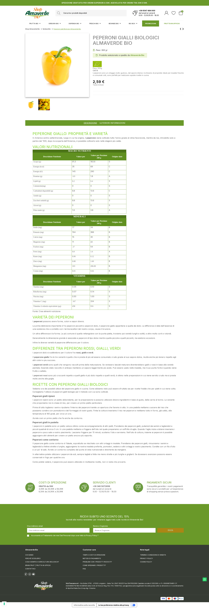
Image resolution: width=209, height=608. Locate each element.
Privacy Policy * (92, 535)
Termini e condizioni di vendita (153, 555)
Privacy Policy (146, 558)
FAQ (84, 569)
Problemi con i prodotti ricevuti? (97, 562)
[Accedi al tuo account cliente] (166, 13)
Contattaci (30, 569)
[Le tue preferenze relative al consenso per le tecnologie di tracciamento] (4, 603)
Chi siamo (29, 555)
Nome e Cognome (100, 526)
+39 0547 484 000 (147, 11)
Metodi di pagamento (92, 558)
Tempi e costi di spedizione (94, 555)
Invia (170, 530)
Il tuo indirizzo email (35, 526)
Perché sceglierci (33, 558)
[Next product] (183, 29)
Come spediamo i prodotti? (94, 565)
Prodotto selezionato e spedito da (114, 55)
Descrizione (90, 123)
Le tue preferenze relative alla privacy (113, 605)
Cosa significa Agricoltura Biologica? (42, 562)
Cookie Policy (146, 562)
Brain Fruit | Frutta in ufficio (38, 565)
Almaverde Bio (137, 55)
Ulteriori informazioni (112, 123)
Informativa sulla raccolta (84, 605)
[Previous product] (181, 29)
